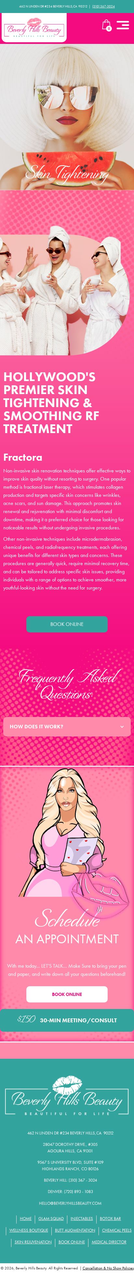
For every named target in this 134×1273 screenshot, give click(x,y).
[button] (122, 24)
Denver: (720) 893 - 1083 (70, 1191)
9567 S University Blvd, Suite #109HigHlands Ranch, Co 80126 (70, 1166)
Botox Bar (110, 1218)
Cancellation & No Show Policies (108, 1268)
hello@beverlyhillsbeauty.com (70, 1203)
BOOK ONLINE (67, 624)
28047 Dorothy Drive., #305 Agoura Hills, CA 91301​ (70, 1148)
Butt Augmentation (75, 1230)
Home (26, 1218)
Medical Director (109, 1242)
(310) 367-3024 (103, 6)
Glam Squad (51, 1218)
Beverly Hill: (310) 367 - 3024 (70, 1180)
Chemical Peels (117, 1230)
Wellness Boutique (28, 1230)
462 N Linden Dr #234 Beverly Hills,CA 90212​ (70, 1133)
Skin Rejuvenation (33, 1242)
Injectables (82, 1218)
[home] (34, 27)
